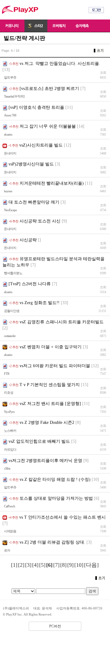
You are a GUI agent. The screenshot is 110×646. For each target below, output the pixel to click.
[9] (70, 565)
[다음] (91, 565)
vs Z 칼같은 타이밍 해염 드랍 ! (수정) (55, 479)
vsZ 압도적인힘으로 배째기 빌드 (39, 441)
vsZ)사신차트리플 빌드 (41, 145)
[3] (28, 565)
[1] (14, 565)
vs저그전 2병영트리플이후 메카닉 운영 (45, 460)
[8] (63, 565)
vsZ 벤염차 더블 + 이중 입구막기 (51, 347)
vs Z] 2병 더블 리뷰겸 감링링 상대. (52, 542)
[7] (56, 565)
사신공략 (28, 240)
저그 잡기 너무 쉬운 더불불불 (48, 126)
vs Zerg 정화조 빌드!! (40, 302)
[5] (42, 565)
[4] (35, 565)
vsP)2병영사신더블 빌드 (31, 164)
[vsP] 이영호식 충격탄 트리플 (36, 107)
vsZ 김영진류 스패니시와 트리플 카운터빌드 (62, 322)
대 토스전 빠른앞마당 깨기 (34, 202)
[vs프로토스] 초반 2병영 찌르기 (49, 88)
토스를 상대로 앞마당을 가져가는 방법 (56, 498)
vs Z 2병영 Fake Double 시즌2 (47, 422)
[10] (78, 565)
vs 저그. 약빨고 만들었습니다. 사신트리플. (60, 63)
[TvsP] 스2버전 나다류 (30, 284)
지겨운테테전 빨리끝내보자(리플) (52, 183)
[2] (21, 565)
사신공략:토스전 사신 (40, 221)
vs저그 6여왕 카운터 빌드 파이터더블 (55, 366)
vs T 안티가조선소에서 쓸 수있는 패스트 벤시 (62, 517)
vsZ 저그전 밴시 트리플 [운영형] (50, 403)
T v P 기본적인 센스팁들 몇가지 (50, 384)
